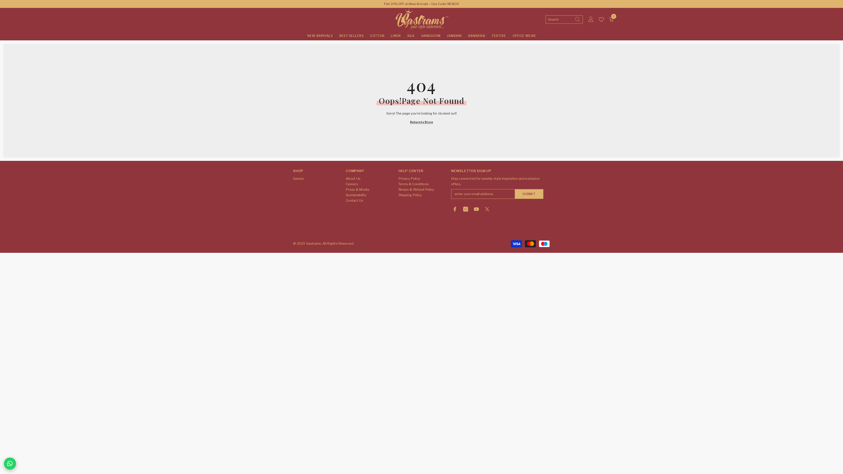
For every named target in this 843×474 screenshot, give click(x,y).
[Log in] (591, 19)
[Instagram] (465, 209)
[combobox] (560, 19)
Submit (528, 194)
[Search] (564, 19)
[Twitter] (487, 209)
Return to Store (421, 122)
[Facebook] (455, 209)
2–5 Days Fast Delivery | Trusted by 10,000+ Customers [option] (421, 4)
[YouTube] (476, 209)
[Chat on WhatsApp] (10, 464)
